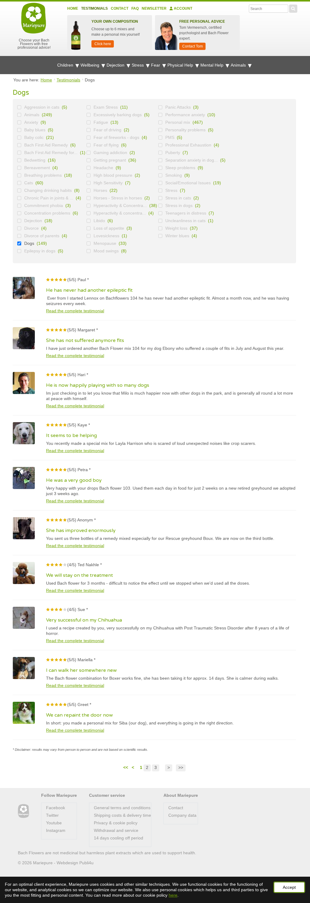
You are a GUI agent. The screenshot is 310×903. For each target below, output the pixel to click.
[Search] (293, 8)
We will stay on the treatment (79, 575)
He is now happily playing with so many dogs (97, 385)
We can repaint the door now (79, 715)
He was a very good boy (74, 480)
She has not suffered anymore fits (85, 340)
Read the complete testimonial (75, 310)
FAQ (135, 8)
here (173, 895)
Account (182, 8)
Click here (102, 44)
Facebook (55, 807)
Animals (239, 65)
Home (72, 8)
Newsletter (154, 8)
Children (65, 65)
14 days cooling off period (118, 838)
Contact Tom (192, 46)
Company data (182, 815)
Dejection (116, 65)
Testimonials (94, 8)
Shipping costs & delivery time (122, 815)
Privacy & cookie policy (115, 822)
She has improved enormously (81, 530)
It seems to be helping (71, 435)
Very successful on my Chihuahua (84, 620)
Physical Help (180, 65)
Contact (119, 8)
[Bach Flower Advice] (23, 811)
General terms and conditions (122, 807)
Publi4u (86, 862)
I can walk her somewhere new (81, 670)
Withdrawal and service (116, 830)
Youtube (54, 822)
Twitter (52, 815)
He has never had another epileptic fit (89, 290)
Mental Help (212, 65)
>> (180, 767)
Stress (138, 65)
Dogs (29, 243)
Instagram (55, 830)
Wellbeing (91, 65)
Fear (156, 65)
